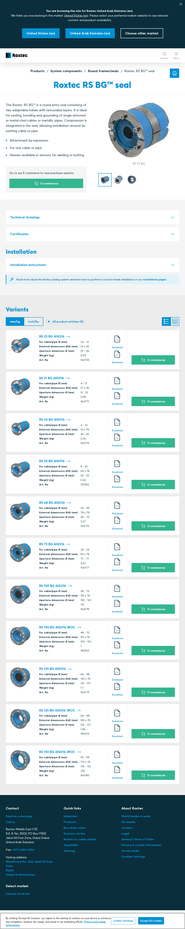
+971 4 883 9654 (23, 849)
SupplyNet (71, 845)
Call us (10, 822)
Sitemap (69, 851)
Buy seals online (75, 827)
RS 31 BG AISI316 (51, 378)
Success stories (74, 833)
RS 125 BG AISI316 (52, 669)
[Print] (174, 73)
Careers (127, 827)
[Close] (180, 4)
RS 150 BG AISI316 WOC (57, 752)
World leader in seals (135, 816)
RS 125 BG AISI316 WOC (57, 710)
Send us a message (19, 816)
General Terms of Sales (137, 839)
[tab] (92, 217)
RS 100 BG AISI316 (52, 586)
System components (66, 71)
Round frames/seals (103, 71)
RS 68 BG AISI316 (52, 503)
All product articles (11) (67, 321)
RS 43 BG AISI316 (52, 420)
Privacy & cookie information (141, 845)
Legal (125, 833)
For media (128, 822)
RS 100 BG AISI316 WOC (57, 627)
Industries (70, 816)
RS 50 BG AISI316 (52, 461)
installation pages (154, 279)
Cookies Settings (133, 856)
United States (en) (76, 15)
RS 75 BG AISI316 (51, 544)
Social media (130, 851)
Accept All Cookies (151, 920)
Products (37, 71)
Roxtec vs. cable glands (80, 839)
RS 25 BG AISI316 (51, 336)
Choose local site (18, 893)
